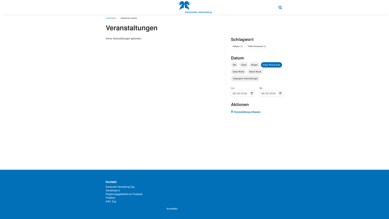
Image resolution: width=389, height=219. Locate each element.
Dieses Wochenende (271, 64)
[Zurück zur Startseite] (194, 7)
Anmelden (172, 208)
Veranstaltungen (128, 18)
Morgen (254, 64)
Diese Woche (238, 71)
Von (233, 88)
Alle (234, 64)
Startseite (111, 18)
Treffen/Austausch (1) (257, 46)
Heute (243, 64)
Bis (261, 88)
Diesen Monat (255, 71)
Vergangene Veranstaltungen (245, 78)
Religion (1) (238, 46)
